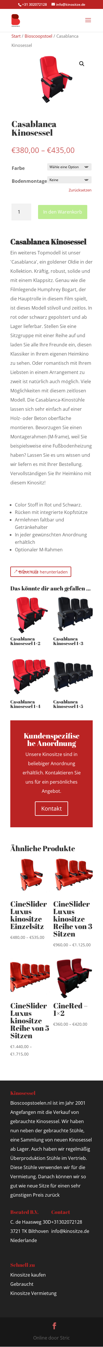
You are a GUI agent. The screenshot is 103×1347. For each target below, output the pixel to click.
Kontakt (51, 808)
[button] (82, 64)
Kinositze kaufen (28, 1275)
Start (16, 36)
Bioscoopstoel (38, 36)
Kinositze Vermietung (33, 1293)
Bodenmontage (29, 181)
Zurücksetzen (80, 190)
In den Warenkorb (62, 212)
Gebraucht (21, 1284)
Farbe (18, 168)
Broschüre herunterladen (43, 572)
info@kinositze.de (70, 1231)
